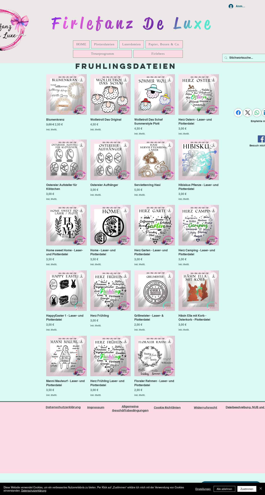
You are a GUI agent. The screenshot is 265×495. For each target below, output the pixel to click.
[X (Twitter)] (247, 112)
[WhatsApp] (257, 112)
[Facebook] (261, 138)
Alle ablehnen (224, 489)
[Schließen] (261, 489)
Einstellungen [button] (203, 489)
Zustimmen (246, 489)
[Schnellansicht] (66, 94)
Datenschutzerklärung (33, 490)
